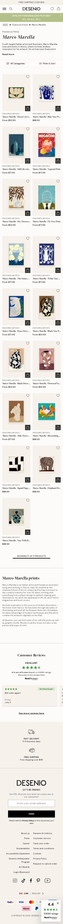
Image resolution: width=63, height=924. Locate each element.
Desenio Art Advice (42, 833)
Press (27, 838)
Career (26, 843)
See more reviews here (31, 713)
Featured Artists (20, 25)
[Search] (11, 8)
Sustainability (23, 848)
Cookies (37, 853)
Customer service (42, 838)
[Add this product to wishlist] (27, 76)
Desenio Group (39, 915)
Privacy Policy (28, 820)
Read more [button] (8, 54)
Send (31, 814)
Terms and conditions (43, 848)
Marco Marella (39, 25)
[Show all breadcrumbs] (5, 24)
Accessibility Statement (18, 853)
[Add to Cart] (27, 108)
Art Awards (24, 867)
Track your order (41, 843)
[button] (51, 911)
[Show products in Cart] (58, 8)
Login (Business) (21, 872)
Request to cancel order (45, 864)
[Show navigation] (4, 8)
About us (25, 833)
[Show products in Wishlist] (52, 8)
